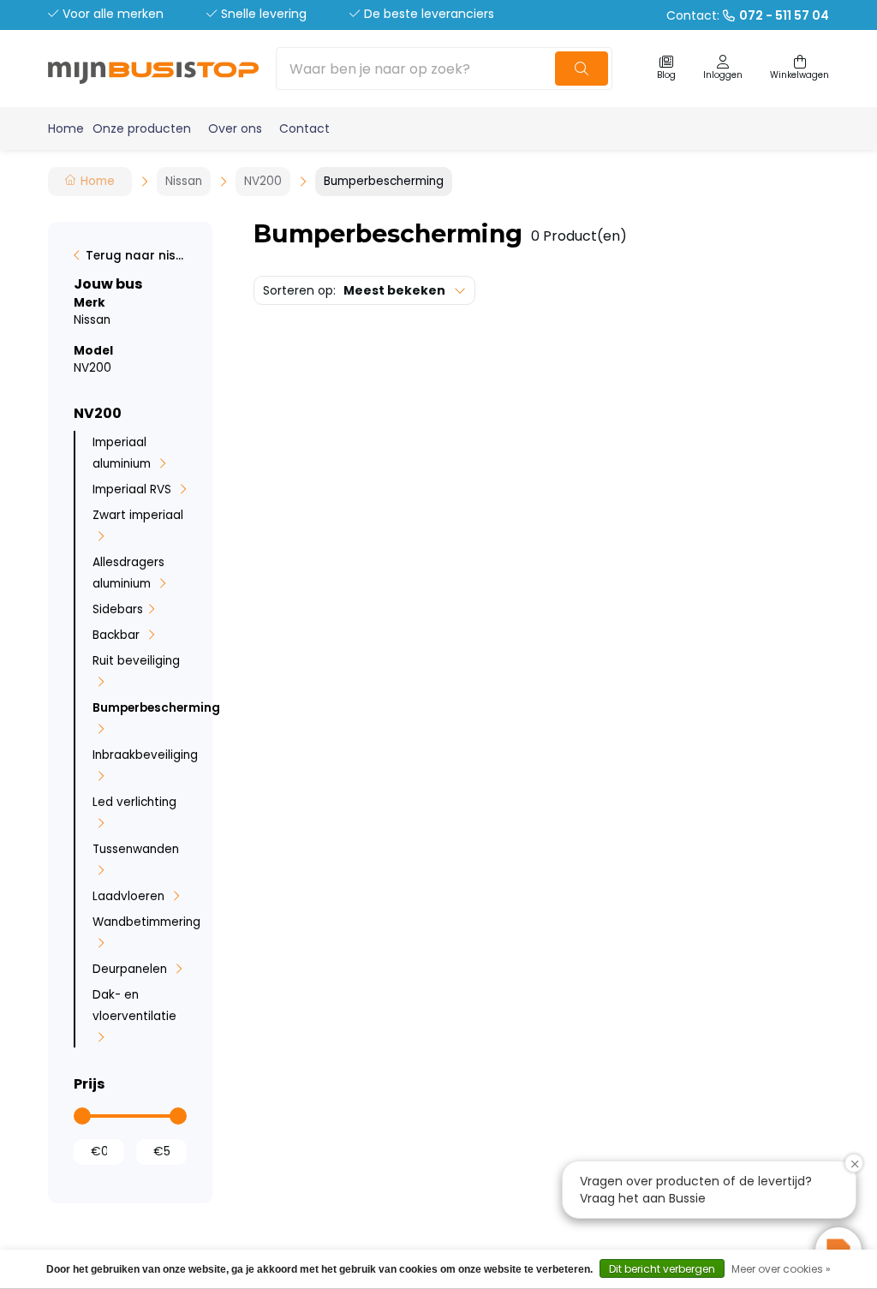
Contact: (747, 15)
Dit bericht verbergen (662, 1269)
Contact (304, 128)
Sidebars (117, 609)
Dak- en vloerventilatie (134, 1005)
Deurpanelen (131, 969)
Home (66, 128)
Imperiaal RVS (133, 489)
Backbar (117, 635)
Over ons (235, 128)
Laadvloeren (130, 896)
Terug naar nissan (136, 256)
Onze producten (141, 128)
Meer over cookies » (781, 1269)
